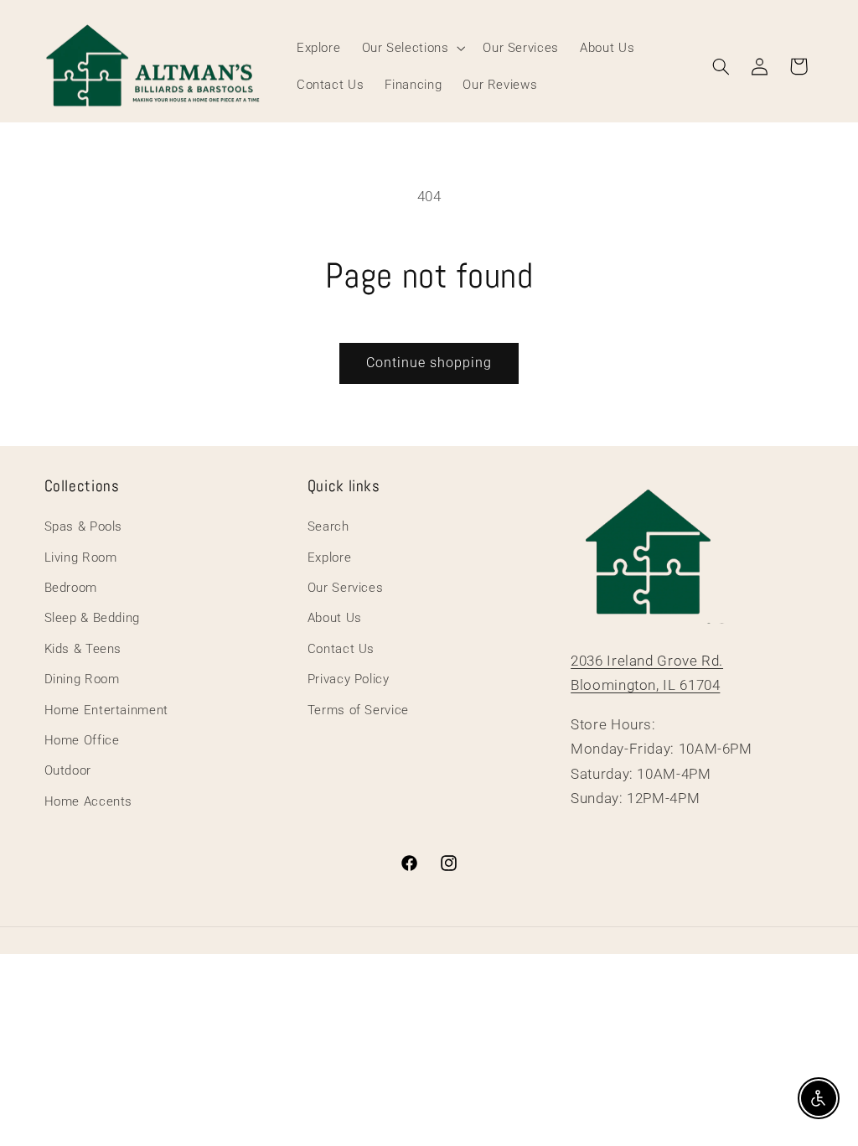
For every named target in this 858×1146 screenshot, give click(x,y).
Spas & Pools (83, 526)
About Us (335, 617)
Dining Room (82, 679)
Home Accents (88, 801)
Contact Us (341, 648)
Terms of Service (358, 710)
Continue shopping (429, 363)
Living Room (80, 557)
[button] (412, 47)
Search (328, 526)
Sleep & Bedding (92, 617)
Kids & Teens (83, 648)
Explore (329, 557)
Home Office (82, 740)
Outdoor (67, 770)
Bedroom (70, 587)
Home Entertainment (106, 710)
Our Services (346, 587)
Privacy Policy (349, 679)
